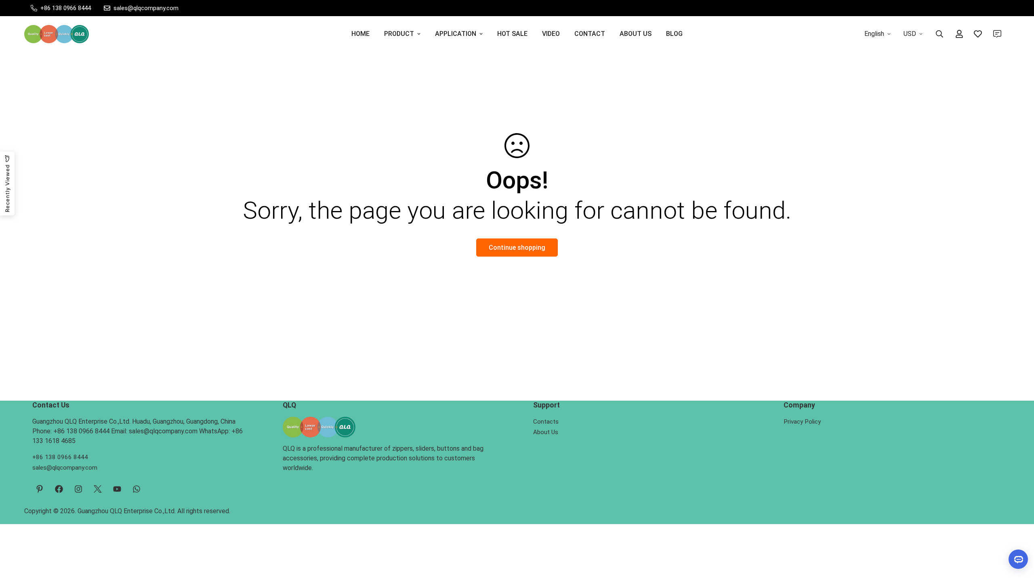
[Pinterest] (39, 489)
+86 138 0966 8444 (60, 457)
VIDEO (551, 34)
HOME (360, 34)
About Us (545, 432)
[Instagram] (78, 489)
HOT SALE (512, 34)
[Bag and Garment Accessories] (56, 34)
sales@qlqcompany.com (64, 467)
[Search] (939, 34)
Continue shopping (517, 247)
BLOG (674, 34)
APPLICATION (455, 34)
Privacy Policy (802, 421)
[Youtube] (117, 489)
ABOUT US (636, 34)
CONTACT (589, 34)
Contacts (546, 421)
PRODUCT (399, 34)
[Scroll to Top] (1018, 537)
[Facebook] (59, 489)
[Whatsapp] (136, 489)
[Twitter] (97, 489)
